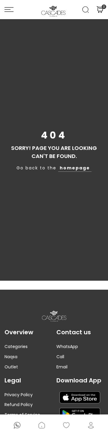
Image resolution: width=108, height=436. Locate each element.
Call (60, 357)
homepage (75, 168)
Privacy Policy (18, 395)
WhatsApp (67, 347)
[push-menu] (9, 10)
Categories (16, 347)
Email (62, 367)
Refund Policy (18, 405)
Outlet (11, 367)
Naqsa (10, 357)
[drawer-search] (85, 9)
